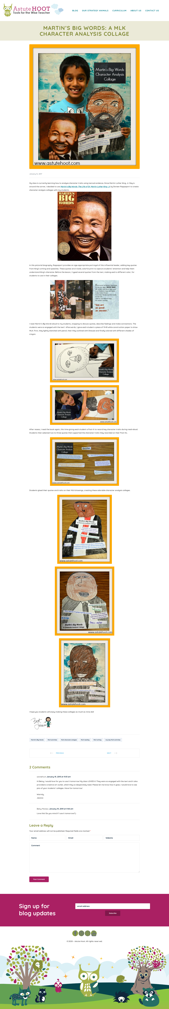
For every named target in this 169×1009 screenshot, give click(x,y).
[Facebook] (75, 933)
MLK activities (52, 740)
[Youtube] (94, 933)
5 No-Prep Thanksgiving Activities (56, 753)
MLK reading (85, 740)
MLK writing (97, 740)
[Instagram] (87, 933)
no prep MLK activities (113, 740)
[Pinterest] (81, 933)
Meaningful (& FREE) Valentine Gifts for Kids (112, 753)
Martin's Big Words (37, 740)
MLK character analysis (69, 740)
